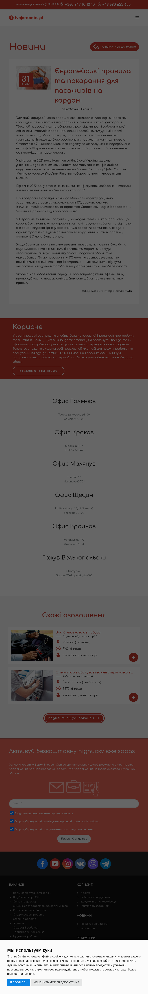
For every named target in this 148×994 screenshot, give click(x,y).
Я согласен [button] (18, 982)
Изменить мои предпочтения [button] (57, 982)
